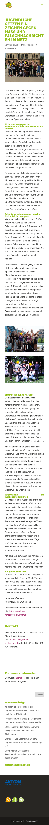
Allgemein (30, 45)
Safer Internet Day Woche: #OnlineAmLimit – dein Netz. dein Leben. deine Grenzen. (24, 754)
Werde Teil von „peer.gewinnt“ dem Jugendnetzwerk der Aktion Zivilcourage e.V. (23, 742)
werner (11, 45)
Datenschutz (32, 821)
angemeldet (19, 678)
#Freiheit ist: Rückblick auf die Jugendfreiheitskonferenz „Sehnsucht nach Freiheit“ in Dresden (22, 710)
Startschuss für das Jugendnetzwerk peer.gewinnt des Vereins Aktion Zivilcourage (22, 730)
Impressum (16, 821)
